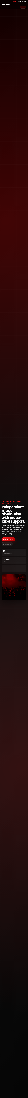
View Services (7, 544)
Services (19, 1)
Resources (23, 4)
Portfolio (24, 1)
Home (14, 1)
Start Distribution (8, 539)
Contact (23, 7)
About (18, 4)
